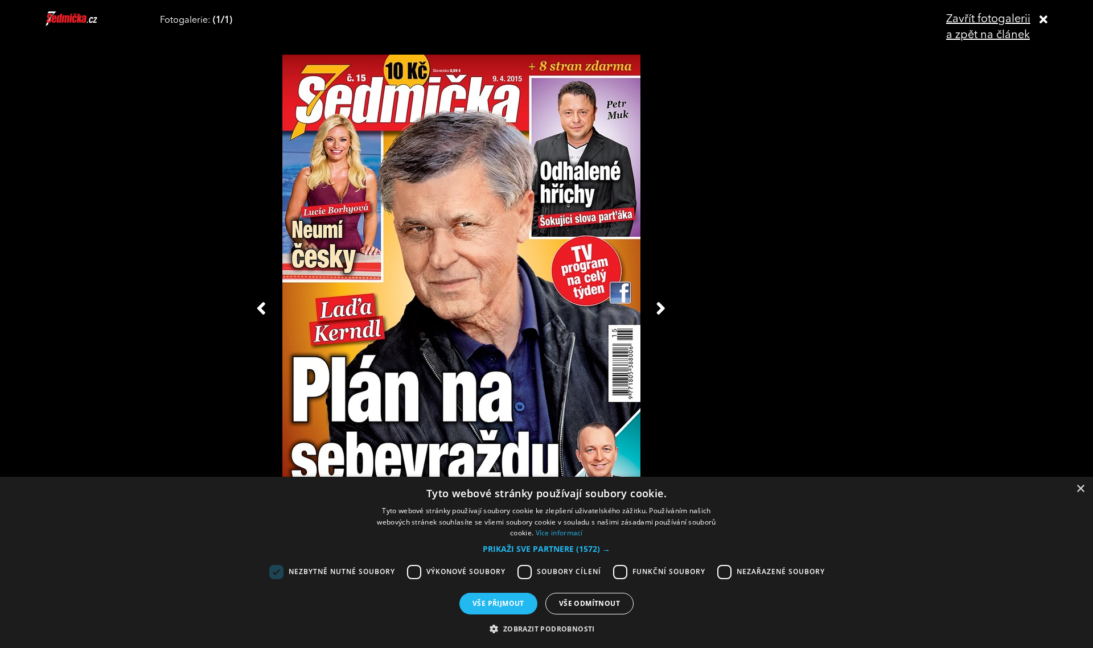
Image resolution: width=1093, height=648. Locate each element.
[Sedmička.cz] (86, 23)
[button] (546, 549)
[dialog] (546, 562)
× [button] (1080, 489)
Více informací (559, 533)
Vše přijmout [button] (498, 603)
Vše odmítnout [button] (589, 603)
